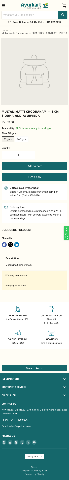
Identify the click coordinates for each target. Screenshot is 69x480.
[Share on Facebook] (4, 244)
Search (34, 467)
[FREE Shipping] (18, 315)
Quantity (6, 148)
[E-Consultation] (18, 337)
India (33, 456)
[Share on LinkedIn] (16, 244)
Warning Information (16, 275)
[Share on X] (10, 244)
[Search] (62, 15)
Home (5, 30)
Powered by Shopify (34, 474)
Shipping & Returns (15, 285)
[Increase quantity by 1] (31, 155)
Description (12, 258)
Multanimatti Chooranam (19, 264)
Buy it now (34, 176)
